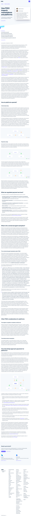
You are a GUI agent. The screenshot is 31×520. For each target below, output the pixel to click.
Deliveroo (3, 74)
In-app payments (18, 479)
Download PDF (3, 20)
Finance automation (18, 477)
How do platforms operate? (5, 32)
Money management (19, 481)
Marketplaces (18, 480)
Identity (10, 483)
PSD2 (19, 57)
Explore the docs (18, 460)
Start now (3, 451)
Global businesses (18, 478)
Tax (9, 495)
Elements (10, 481)
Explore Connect (3, 460)
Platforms (17, 482)
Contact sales (8, 451)
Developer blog (18, 513)
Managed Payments (11, 487)
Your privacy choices (26, 483)
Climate (10, 477)
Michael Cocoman (21, 8)
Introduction (3, 30)
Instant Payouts (25, 405)
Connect (10, 478)
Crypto (9, 479)
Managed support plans (27, 495)
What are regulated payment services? (6, 33)
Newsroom (25, 489)
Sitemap (25, 481)
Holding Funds (15, 405)
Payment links (10, 488)
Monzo (6, 75)
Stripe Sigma (10, 494)
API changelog (18, 510)
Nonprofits (17, 493)
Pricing (9, 470)
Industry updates (7, 3)
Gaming (17, 487)
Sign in (24, 499)
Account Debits (20, 405)
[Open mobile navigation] (29, 1)
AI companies (18, 484)
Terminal (10, 496)
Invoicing (10, 484)
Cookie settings (26, 482)
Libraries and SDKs (18, 511)
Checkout (10, 476)
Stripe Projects (18, 512)
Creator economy (18, 485)
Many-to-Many (10, 405)
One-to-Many (6, 405)
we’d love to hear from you (13, 433)
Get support (25, 494)
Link (9, 486)
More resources (26, 484)
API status (17, 509)
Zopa (3, 75)
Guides (2, 3)
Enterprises (17, 470)
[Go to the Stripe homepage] (2, 469)
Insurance (17, 490)
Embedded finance (18, 476)
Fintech (17, 486)
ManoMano (11, 74)
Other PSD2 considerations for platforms (7, 36)
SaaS (16, 483)
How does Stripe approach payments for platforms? (8, 37)
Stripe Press (25, 490)
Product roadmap (26, 487)
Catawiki (7, 74)
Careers (25, 488)
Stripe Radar (22, 418)
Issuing (9, 485)
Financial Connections (11, 482)
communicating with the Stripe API (9, 402)
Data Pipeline (10, 480)
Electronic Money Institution (16, 215)
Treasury (10, 497)
